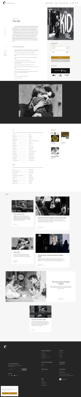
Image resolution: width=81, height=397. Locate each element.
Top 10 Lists (61, 352)
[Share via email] (4, 33)
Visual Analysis (15, 261)
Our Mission (62, 362)
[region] (9, 391)
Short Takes (33, 329)
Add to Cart (60, 57)
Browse (42, 364)
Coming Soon (43, 355)
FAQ (42, 379)
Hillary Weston (41, 264)
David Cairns (16, 260)
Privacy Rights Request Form (64, 374)
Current (56, 3)
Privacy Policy (62, 371)
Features (59, 299)
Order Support (44, 382)
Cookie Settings (62, 372)
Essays (60, 354)
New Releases (43, 354)
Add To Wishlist (60, 60)
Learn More (8, 390)
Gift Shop (43, 358)
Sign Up (42, 365)
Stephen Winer (61, 298)
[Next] (79, 101)
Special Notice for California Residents (66, 375)
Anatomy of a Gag (16, 251)
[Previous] (1, 101)
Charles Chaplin (15, 18)
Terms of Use (62, 369)
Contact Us (61, 364)
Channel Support (44, 385)
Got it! (9, 393)
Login (42, 371)
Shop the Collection (49, 3)
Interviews (39, 265)
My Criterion (44, 369)
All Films (43, 352)
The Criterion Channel (63, 3)
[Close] (17, 387)
